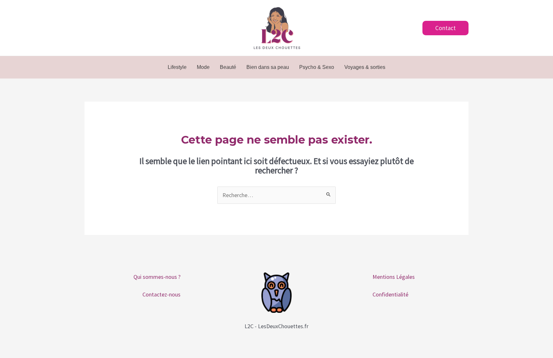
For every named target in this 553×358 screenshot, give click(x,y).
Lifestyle (177, 67)
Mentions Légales (394, 276)
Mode (203, 67)
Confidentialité (390, 294)
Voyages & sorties (364, 67)
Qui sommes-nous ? (156, 276)
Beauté (228, 67)
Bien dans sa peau (267, 67)
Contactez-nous (161, 294)
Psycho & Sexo (316, 67)
